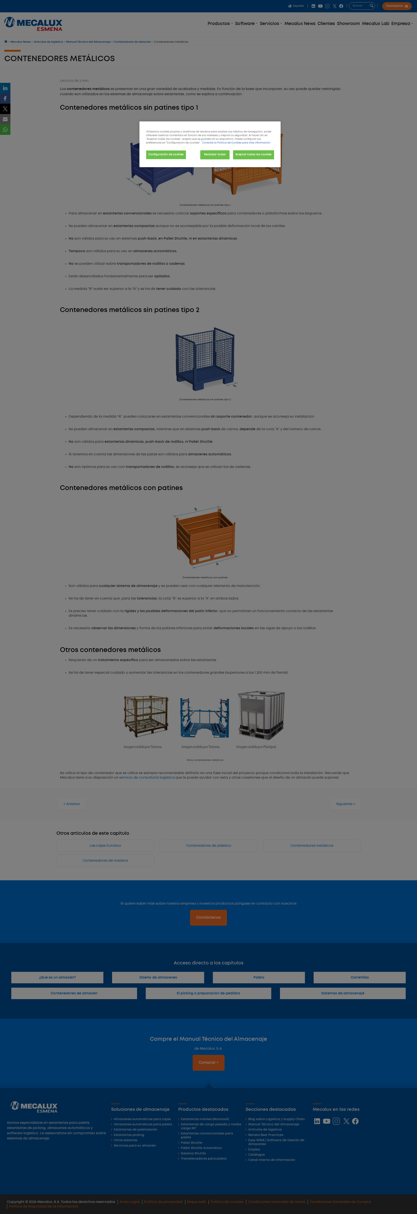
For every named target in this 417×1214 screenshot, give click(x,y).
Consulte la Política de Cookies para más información (236, 143)
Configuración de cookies (166, 155)
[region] (210, 144)
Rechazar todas (215, 155)
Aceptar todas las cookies (253, 155)
